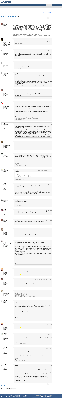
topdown (4, 141)
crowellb (4, 123)
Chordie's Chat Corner (13, 16)
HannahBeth (5, 323)
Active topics (43, 12)
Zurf (4, 101)
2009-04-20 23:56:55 (37, 170)
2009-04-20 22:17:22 (49, 142)
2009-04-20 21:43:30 (49, 124)
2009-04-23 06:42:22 (49, 301)
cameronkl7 (5, 153)
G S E (4, 72)
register (7, 19)
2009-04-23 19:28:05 (49, 324)
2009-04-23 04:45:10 (49, 290)
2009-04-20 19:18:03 (49, 62)
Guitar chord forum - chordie (5, 16)
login (4, 19)
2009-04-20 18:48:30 (49, 24)
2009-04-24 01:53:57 (49, 348)
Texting (2, 14)
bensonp (4, 23)
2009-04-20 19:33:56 (49, 90)
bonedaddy (5, 199)
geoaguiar (5, 49)
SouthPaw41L (5, 61)
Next (51, 18)
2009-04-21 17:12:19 (49, 229)
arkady (4, 228)
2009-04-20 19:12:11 (49, 50)
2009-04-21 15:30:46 (49, 220)
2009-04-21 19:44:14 (49, 269)
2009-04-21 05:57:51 (49, 184)
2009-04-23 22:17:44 (49, 334)
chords (51, 396)
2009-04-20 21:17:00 (49, 102)
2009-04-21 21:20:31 (37, 279)
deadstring (5, 209)
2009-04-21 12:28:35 (49, 210)
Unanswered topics (49, 12)
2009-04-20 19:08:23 (49, 39)
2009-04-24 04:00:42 (49, 365)
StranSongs (5, 183)
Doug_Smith (5, 300)
